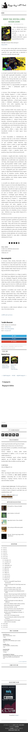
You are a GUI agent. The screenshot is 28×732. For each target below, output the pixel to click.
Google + (15, 341)
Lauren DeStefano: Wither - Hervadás (12, 587)
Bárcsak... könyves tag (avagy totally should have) (15, 594)
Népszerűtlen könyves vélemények (12, 605)
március (6, 576)
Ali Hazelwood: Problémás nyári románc (12, 640)
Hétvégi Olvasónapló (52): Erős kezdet (12, 610)
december (6, 560)
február (6, 577)
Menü (2, 13)
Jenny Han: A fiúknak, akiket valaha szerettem (14, 603)
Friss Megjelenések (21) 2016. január (12, 620)
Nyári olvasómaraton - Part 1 (9, 635)
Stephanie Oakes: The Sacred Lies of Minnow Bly (15, 595)
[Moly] (10, 434)
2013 (4, 627)
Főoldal (13, 375)
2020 (4, 551)
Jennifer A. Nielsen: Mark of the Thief (12, 589)
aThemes (12, 728)
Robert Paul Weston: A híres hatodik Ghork (14, 20)
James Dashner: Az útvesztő (13, 513)
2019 (4, 553)
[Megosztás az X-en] (5, 351)
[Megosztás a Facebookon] (7, 351)
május (5, 572)
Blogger (17, 715)
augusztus (6, 567)
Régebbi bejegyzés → (21, 375)
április (6, 574)
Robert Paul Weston (18, 346)
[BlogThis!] (4, 351)
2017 (4, 556)
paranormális (11, 346)
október (6, 563)
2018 (4, 554)
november (6, 562)
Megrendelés (4, 44)
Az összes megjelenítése (23, 661)
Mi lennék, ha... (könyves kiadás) (14, 506)
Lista (16, 495)
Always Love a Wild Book (18, 725)
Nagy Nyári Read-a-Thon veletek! (14, 520)
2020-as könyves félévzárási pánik (15, 527)
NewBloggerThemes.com (14, 730)
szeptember (7, 565)
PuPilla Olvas (6, 644)
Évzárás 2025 (6, 650)
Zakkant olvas (8, 326)
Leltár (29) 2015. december (10, 621)
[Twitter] (2, 434)
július (5, 569)
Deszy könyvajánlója (9, 328)
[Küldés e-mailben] (3, 351)
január (5, 579)
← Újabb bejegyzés (6, 375)
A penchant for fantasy (8, 654)
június (5, 570)
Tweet (14, 335)
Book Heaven (6, 634)
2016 (4, 558)
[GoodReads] (13, 434)
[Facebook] (6, 434)
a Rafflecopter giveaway (6, 314)
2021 (4, 549)
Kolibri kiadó (5, 346)
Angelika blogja (7, 639)
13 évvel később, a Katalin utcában (10, 645)
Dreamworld (8, 330)
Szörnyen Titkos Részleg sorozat (8, 348)
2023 (4, 547)
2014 (4, 625)
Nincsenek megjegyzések (18, 24)
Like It (14, 338)
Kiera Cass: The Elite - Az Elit (10, 607)
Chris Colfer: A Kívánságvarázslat (11, 615)
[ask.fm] (17, 434)
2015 (4, 623)
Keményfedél (6, 649)
